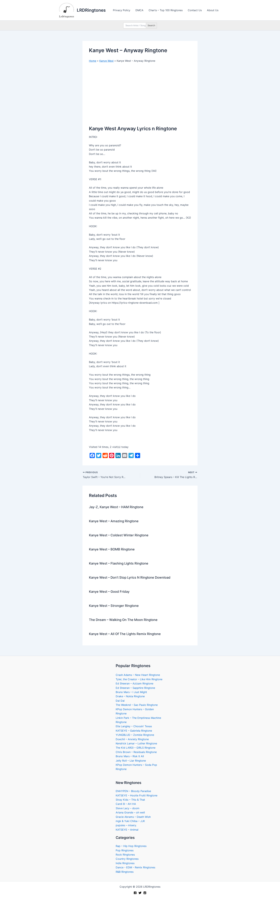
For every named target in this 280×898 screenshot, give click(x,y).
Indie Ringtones (125, 863)
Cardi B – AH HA (126, 803)
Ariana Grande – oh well (130, 812)
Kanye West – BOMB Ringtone (112, 549)
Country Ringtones (127, 858)
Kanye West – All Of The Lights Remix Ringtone (125, 634)
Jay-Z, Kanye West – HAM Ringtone (116, 507)
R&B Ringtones (125, 871)
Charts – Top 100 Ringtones (166, 10)
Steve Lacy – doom (127, 808)
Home (92, 60)
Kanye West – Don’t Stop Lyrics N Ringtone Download (129, 577)
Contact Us (195, 10)
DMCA (139, 10)
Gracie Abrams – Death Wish (133, 816)
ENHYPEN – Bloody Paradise (133, 791)
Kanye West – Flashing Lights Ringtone (118, 563)
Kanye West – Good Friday (109, 592)
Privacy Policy (121, 10)
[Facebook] (135, 892)
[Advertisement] (140, 89)
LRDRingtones (91, 10)
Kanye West (106, 60)
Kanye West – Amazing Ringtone (114, 521)
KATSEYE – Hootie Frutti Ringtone (136, 795)
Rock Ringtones (125, 854)
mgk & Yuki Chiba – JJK (130, 821)
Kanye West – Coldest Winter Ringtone (118, 535)
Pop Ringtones (125, 850)
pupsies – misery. (126, 825)
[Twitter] (140, 892)
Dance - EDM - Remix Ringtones (135, 867)
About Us (212, 10)
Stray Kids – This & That (130, 799)
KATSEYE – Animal (127, 829)
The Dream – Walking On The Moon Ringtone (123, 620)
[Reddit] (144, 892)
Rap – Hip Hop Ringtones (131, 846)
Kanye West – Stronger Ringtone (114, 606)
